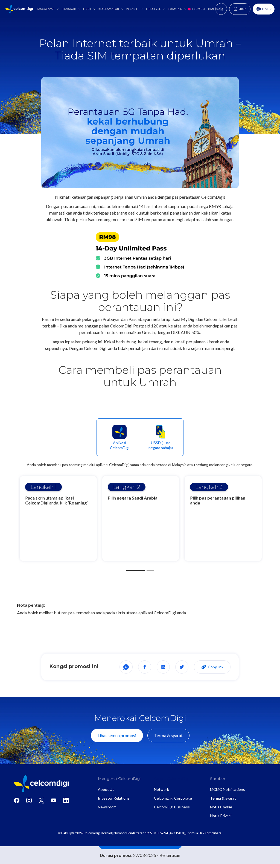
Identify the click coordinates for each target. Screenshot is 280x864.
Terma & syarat (168, 735)
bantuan (215, 8)
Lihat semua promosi (117, 735)
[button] (48, 9)
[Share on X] (181, 667)
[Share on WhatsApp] (126, 667)
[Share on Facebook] (144, 667)
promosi (198, 8)
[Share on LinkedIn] (163, 667)
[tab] (119, 437)
